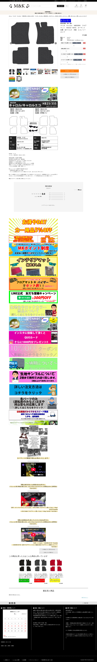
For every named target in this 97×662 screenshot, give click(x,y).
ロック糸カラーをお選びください (67, 54)
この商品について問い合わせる (69, 74)
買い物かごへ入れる (69, 70)
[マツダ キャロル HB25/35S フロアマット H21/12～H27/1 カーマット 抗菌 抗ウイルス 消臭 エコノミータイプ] (12, 72)
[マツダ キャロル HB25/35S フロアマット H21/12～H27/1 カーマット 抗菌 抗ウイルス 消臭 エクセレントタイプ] (40, 565)
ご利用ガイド (56, 0)
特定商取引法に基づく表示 (47, 659)
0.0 (43, 193)
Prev (11, 43)
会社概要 (24, 659)
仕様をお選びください (65, 48)
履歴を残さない (85, 597)
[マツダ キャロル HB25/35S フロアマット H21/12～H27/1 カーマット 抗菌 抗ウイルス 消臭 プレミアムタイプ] (56, 565)
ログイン (79, 0)
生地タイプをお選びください (66, 42)
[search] (67, 6)
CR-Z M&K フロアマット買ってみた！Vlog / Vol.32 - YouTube (39, 511)
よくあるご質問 (63, 0)
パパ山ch (39, 543)
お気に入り (81, 6)
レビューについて (72, 0)
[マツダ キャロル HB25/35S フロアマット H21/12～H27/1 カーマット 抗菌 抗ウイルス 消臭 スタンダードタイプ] (25, 565)
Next (56, 43)
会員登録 (85, 0)
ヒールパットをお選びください (67, 59)
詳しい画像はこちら (76, 42)
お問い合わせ (77, 6)
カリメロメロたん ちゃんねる (23, 507)
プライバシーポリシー (34, 659)
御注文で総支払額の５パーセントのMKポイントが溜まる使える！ (48, 13)
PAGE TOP (86, 603)
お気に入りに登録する (69, 77)
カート (86, 6)
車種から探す (60, 5)
